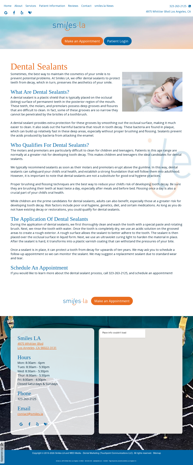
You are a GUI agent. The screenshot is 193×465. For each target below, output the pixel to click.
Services (30, 6)
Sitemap (157, 452)
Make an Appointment (82, 41)
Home (7, 6)
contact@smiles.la (30, 414)
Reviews (73, 6)
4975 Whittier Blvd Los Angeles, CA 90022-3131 (37, 346)
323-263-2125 (26, 399)
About (18, 6)
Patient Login (117, 41)
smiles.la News (104, 6)
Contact (86, 6)
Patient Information (52, 6)
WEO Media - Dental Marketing (84, 452)
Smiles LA (60, 452)
